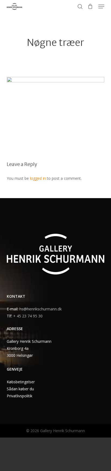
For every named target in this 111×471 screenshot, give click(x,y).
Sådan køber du (20, 388)
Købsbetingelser (21, 381)
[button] (101, 6)
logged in (38, 178)
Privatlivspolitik (19, 395)
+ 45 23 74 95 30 (28, 315)
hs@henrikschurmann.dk (40, 308)
